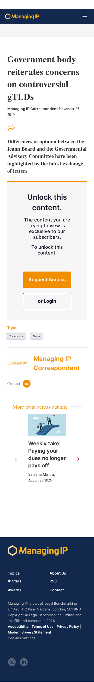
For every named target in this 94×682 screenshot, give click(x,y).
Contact (57, 590)
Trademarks (16, 336)
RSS (53, 581)
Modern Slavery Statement (29, 632)
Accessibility (18, 626)
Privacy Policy (68, 626)
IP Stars (14, 581)
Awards (14, 590)
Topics (14, 573)
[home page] (22, 16)
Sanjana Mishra (41, 474)
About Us (58, 573)
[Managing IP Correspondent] (20, 363)
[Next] (78, 459)
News (36, 336)
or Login (47, 301)
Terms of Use (43, 626)
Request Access (47, 279)
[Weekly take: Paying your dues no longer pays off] (47, 425)
